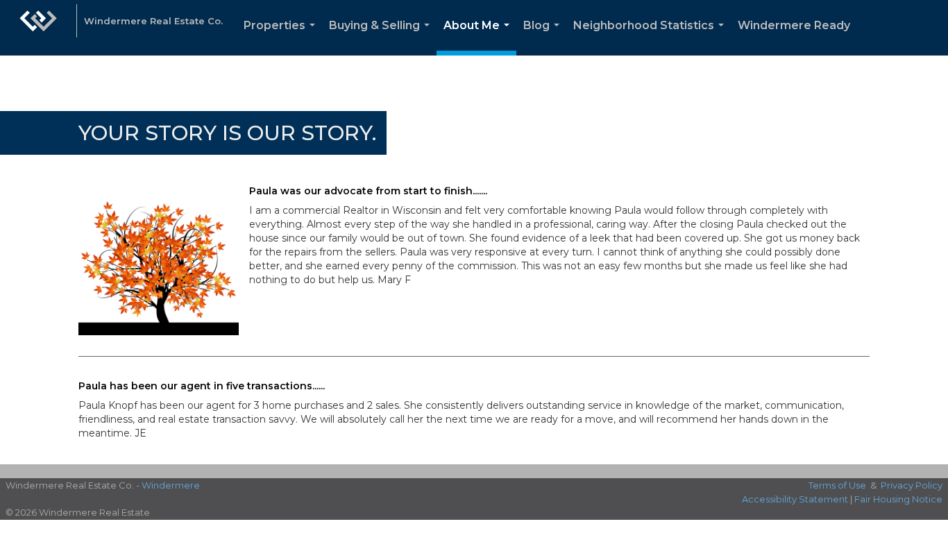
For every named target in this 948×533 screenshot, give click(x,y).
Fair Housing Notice (898, 499)
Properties (282, 37)
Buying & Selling (382, 37)
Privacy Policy (911, 485)
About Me (479, 37)
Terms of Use (837, 485)
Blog (544, 37)
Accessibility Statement (795, 499)
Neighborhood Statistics (651, 37)
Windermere (171, 485)
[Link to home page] (38, 28)
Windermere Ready (794, 25)
